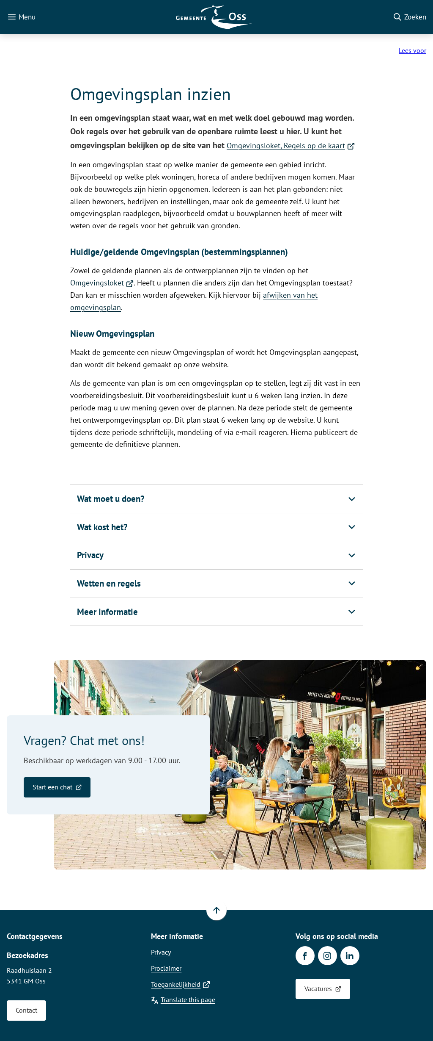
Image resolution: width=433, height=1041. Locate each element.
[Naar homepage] (214, 17)
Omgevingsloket (102, 283)
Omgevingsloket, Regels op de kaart (291, 145)
